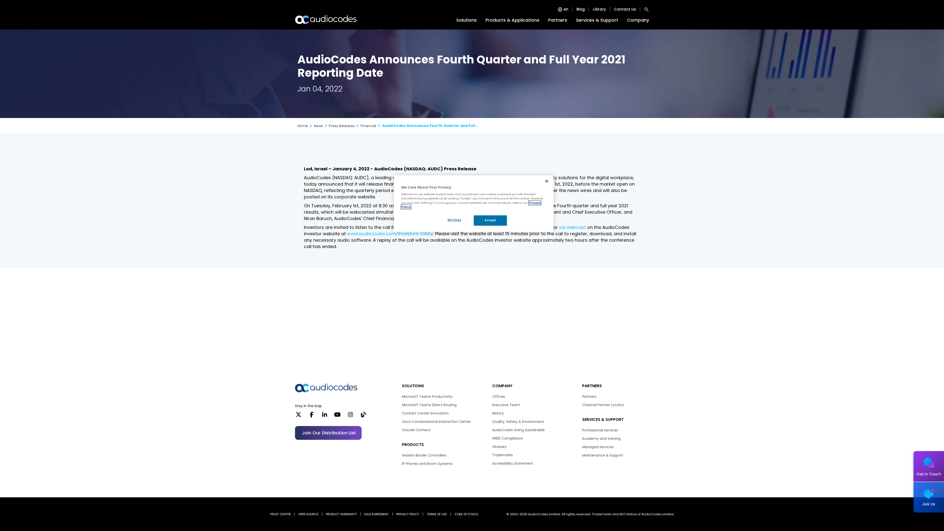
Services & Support (597, 20)
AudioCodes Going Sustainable (518, 430)
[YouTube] (337, 416)
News (318, 125)
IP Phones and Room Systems (427, 463)
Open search (646, 9)
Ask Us (929, 504)
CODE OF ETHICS (466, 514)
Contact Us (625, 9)
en (566, 9)
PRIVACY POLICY (407, 514)
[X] (298, 416)
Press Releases (342, 125)
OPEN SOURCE (308, 514)
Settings (454, 220)
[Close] (546, 181)
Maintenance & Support (602, 455)
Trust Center (280, 514)
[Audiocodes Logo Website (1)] (326, 19)
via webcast (572, 227)
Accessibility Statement (512, 463)
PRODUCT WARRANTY (341, 514)
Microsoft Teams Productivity (427, 396)
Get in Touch (928, 474)
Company (638, 20)
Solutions (466, 20)
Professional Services (600, 430)
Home (302, 125)
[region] (474, 203)
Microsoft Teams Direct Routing (429, 404)
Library (599, 9)
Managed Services (598, 446)
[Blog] (363, 416)
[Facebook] (311, 416)
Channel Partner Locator (603, 404)
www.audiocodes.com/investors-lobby (390, 234)
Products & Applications (512, 20)
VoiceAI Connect (416, 430)
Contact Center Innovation (425, 413)
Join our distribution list (329, 433)
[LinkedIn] (324, 416)
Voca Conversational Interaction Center (436, 421)
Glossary (499, 446)
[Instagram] (350, 416)
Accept (490, 220)
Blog (580, 9)
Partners (557, 20)
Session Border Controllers (424, 455)
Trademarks (502, 455)
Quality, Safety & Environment (518, 421)
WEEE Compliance (507, 438)
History (498, 413)
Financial (368, 125)
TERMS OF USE (437, 514)
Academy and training (601, 438)
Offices (498, 396)
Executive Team (506, 404)
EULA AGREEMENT (376, 514)
